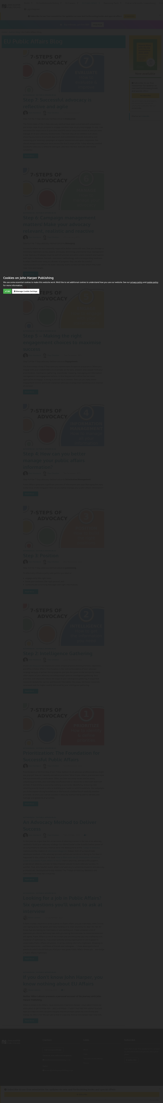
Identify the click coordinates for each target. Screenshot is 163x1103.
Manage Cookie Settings (26, 291)
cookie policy (152, 282)
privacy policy (136, 282)
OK (8, 291)
